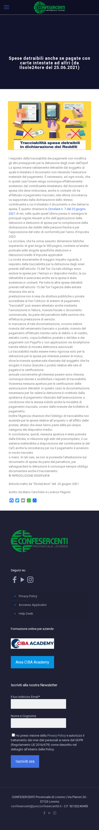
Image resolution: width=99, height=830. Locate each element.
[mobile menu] (6, 7)
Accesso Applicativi (33, 605)
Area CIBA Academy (32, 662)
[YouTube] (22, 581)
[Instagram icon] (54, 813)
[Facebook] (14, 581)
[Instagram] (30, 581)
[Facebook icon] (44, 813)
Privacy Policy (28, 596)
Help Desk (26, 613)
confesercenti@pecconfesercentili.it (36, 806)
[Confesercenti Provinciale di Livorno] (49, 7)
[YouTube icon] (49, 813)
